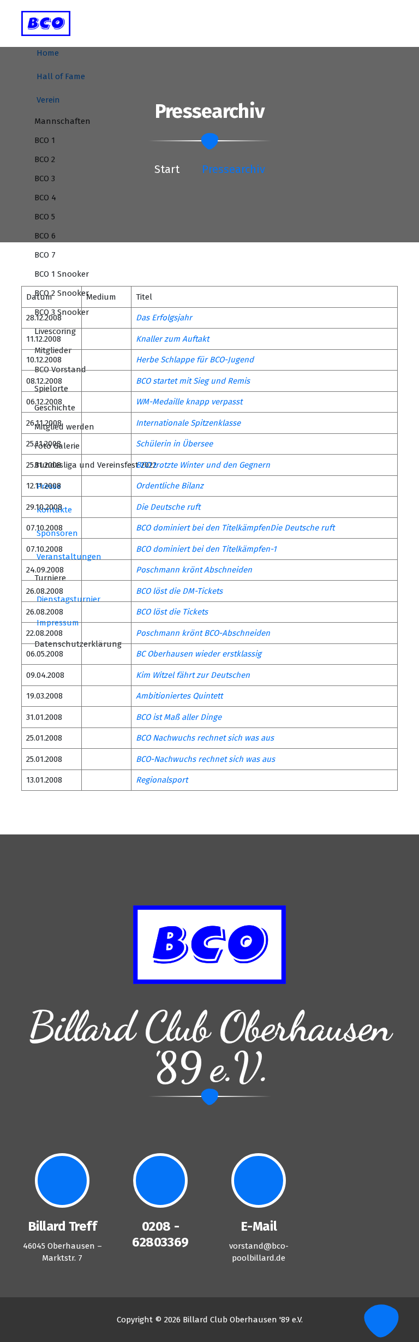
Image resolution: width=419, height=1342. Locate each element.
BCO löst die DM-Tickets (179, 591)
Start (166, 169)
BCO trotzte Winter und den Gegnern (203, 465)
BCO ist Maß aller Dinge (179, 717)
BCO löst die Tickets (172, 612)
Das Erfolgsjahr (164, 318)
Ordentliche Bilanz (169, 486)
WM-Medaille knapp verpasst (189, 402)
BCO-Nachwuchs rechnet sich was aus (205, 759)
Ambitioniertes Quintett (179, 696)
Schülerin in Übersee (174, 444)
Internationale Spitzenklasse (188, 423)
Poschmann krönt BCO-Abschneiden (203, 633)
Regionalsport (162, 780)
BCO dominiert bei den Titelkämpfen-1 (206, 549)
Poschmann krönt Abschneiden (194, 570)
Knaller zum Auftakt (172, 339)
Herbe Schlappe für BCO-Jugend (195, 360)
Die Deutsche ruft (168, 507)
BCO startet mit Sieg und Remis (193, 381)
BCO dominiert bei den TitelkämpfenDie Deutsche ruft (235, 528)
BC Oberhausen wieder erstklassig (198, 654)
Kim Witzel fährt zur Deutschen (193, 675)
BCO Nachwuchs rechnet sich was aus (205, 738)
